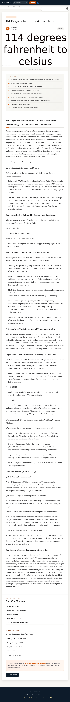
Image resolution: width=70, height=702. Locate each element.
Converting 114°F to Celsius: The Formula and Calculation (27, 86)
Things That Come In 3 (14, 655)
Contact (31, 698)
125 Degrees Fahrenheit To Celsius (17, 622)
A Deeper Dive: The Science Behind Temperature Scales (26, 93)
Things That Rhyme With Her (16, 643)
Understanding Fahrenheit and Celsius (21, 83)
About (25, 698)
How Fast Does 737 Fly (14, 618)
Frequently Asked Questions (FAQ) (20, 104)
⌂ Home (32, 2)
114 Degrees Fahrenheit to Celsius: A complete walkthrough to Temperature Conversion (35, 79)
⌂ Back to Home (12, 674)
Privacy (45, 698)
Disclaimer (38, 698)
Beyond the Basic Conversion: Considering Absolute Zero (27, 97)
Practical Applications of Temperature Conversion (25, 90)
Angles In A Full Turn (13, 606)
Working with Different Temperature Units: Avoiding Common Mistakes (30, 100)
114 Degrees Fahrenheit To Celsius (35, 663)
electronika (6, 3)
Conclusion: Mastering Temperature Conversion (24, 107)
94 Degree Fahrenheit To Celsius (17, 639)
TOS (51, 698)
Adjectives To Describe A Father (16, 610)
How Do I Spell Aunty (13, 614)
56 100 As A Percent (13, 651)
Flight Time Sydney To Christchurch (18, 647)
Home (20, 698)
